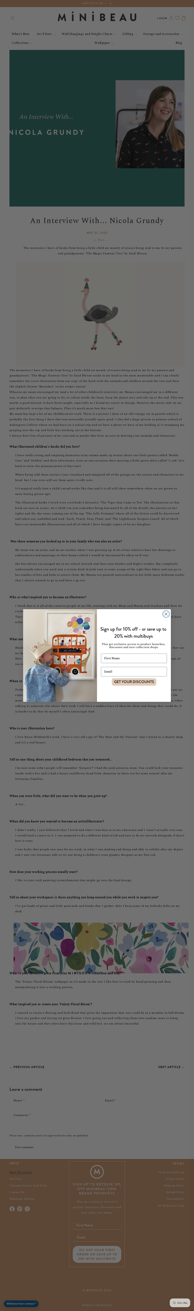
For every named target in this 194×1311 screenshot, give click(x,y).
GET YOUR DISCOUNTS (134, 682)
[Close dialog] (166, 614)
